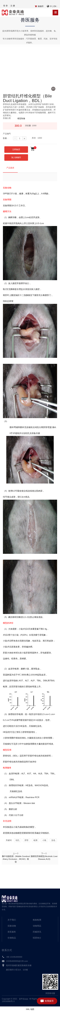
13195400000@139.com (17, 961)
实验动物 (12, 926)
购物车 (41, 6)
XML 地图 (30, 1009)
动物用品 (37, 926)
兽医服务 (12, 932)
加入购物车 (16, 157)
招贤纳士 (37, 938)
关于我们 (12, 920)
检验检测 (37, 920)
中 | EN (53, 6)
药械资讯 (37, 932)
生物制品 (12, 938)
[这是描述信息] (3, 957)
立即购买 (16, 149)
